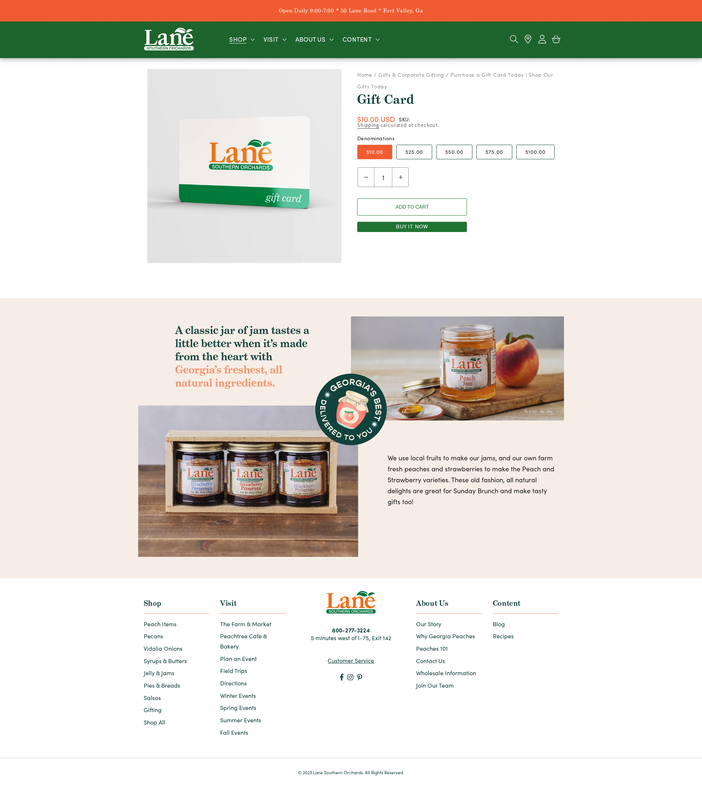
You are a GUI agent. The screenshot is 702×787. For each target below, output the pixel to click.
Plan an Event (238, 658)
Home (365, 74)
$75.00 (494, 151)
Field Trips (233, 670)
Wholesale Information (446, 673)
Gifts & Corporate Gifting (411, 74)
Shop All (154, 722)
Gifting (153, 710)
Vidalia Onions (163, 648)
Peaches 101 (432, 648)
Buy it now (412, 226)
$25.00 (414, 151)
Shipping (368, 124)
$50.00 (454, 151)
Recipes (503, 636)
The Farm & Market (245, 624)
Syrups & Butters (165, 661)
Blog (499, 624)
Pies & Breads (162, 685)
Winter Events (238, 695)
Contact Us (430, 661)
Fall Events (234, 732)
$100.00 (535, 151)
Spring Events (238, 707)
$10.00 (374, 151)
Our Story (428, 624)
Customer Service (351, 660)
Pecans (153, 636)
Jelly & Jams (159, 673)
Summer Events (240, 720)
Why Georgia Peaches (445, 636)
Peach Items (160, 624)
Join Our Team (435, 685)
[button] (241, 39)
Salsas (152, 698)
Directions (233, 683)
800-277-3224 (351, 630)
